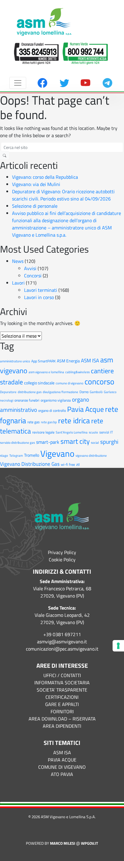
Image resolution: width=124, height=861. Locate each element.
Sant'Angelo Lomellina (72, 432)
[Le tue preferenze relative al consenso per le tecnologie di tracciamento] (118, 645)
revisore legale (43, 432)
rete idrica (74, 420)
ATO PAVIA (62, 774)
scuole (93, 432)
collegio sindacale (39, 383)
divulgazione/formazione (60, 392)
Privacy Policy (62, 552)
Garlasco (110, 392)
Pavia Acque (85, 409)
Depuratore (8, 392)
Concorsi (33, 275)
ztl (78, 464)
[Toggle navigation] (17, 83)
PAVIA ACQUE (62, 759)
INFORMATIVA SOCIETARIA (62, 682)
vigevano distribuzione (91, 455)
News (17, 261)
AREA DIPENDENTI (62, 726)
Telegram (16, 455)
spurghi (109, 441)
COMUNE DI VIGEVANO (62, 767)
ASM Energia (68, 361)
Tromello (31, 455)
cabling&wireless (77, 372)
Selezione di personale (34, 206)
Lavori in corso (39, 297)
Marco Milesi (62, 843)
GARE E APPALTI (62, 704)
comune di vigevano (69, 383)
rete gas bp (49, 422)
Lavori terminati (40, 290)
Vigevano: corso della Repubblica (45, 177)
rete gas (33, 422)
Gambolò (96, 392)
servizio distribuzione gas (17, 442)
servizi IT (106, 432)
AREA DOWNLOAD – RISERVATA (62, 718)
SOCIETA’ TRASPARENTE (62, 689)
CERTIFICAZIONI (62, 697)
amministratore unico (15, 361)
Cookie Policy (62, 559)
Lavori (18, 282)
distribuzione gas (30, 392)
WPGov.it (89, 843)
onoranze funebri (26, 400)
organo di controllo (52, 410)
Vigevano (57, 453)
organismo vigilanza (56, 400)
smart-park (47, 442)
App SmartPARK (43, 361)
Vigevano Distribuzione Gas (30, 464)
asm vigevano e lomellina (46, 372)
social (95, 442)
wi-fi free (68, 464)
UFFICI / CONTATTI (62, 675)
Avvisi (30, 268)
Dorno (83, 392)
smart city (75, 441)
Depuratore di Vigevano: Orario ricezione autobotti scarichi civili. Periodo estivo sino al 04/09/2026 (63, 195)
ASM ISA (90, 360)
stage (4, 455)
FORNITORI (62, 711)
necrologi (6, 400)
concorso (99, 381)
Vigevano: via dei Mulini (36, 184)
